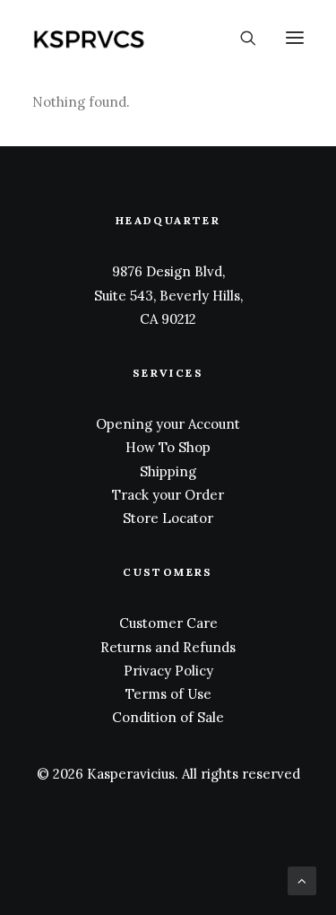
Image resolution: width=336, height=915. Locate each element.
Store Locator (168, 518)
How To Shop (168, 447)
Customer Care (168, 623)
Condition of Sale (168, 717)
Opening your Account (168, 423)
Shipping (168, 471)
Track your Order (168, 494)
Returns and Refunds (168, 647)
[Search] (240, 38)
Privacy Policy (168, 670)
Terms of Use (168, 693)
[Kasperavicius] (119, 37)
